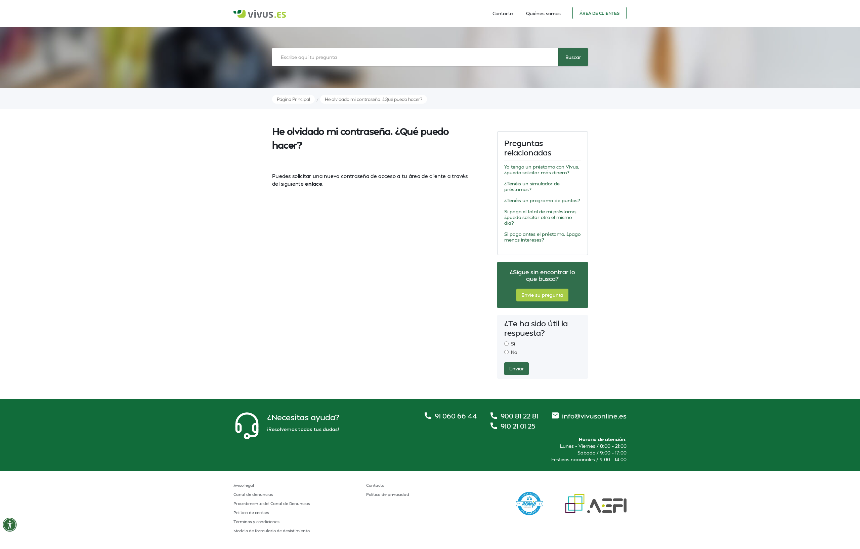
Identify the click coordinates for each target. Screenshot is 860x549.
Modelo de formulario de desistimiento (271, 530)
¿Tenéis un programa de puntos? (542, 200)
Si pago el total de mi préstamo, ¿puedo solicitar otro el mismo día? (540, 217)
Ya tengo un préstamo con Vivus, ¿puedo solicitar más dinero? (541, 169)
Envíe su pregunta (542, 295)
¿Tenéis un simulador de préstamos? (532, 186)
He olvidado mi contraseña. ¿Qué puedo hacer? (373, 99)
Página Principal (293, 99)
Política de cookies (251, 512)
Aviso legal (243, 485)
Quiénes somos (543, 13)
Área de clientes (599, 13)
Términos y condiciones (256, 521)
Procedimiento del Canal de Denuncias (271, 503)
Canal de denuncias (253, 494)
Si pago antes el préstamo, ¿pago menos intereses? (542, 237)
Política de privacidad (387, 494)
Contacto (502, 13)
